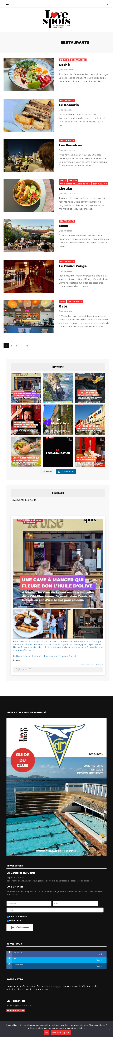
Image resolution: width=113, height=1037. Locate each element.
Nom (46, 521)
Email (74, 521)
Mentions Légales (60, 1032)
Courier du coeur (27, 540)
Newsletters (24, 534)
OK (46, 1032)
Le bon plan (24, 544)
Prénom (21, 521)
